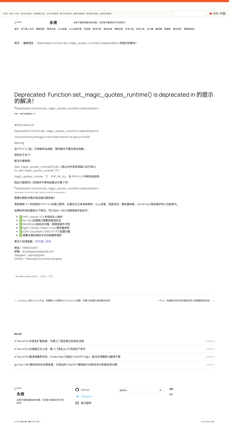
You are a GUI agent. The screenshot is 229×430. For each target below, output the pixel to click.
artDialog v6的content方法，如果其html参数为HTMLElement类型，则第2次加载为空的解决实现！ (65, 300)
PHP (34, 114)
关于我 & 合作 (43, 241)
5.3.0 (51, 276)
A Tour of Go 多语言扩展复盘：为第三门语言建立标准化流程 (49, 341)
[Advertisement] (114, 64)
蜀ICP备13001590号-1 (32, 421)
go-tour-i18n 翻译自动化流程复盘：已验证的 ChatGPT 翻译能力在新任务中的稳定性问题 (65, 364)
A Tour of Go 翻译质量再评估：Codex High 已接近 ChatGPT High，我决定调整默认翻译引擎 (67, 356)
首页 (17, 43)
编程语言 (28, 43)
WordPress (207, 421)
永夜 (53, 22)
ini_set (42, 276)
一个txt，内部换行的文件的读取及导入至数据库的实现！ (184, 300)
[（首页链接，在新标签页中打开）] (17, 22)
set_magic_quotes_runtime (26, 276)
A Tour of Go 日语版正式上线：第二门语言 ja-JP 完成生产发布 (49, 348)
